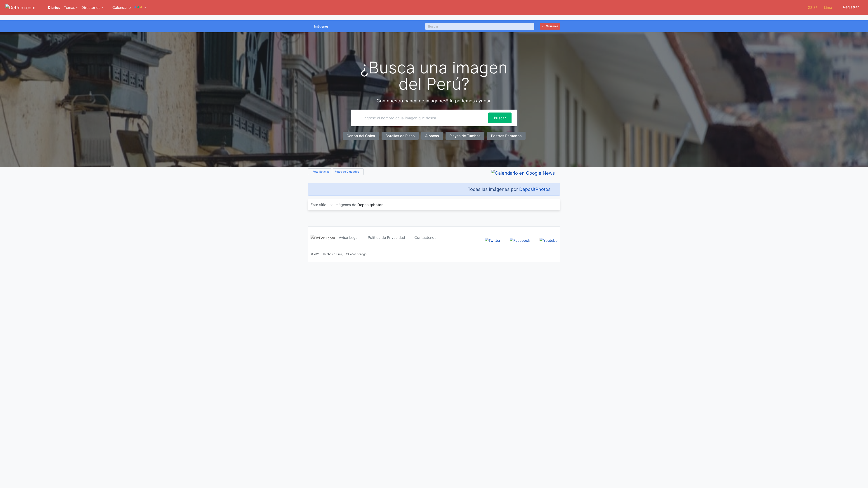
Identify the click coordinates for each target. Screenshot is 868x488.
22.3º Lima (820, 7)
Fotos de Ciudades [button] (347, 171)
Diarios (53, 7)
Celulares (551, 26)
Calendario (121, 7)
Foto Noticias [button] (320, 171)
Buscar (500, 118)
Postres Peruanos (506, 136)
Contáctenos (425, 237)
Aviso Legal (349, 237)
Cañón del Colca (361, 136)
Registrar (850, 7)
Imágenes (321, 26)
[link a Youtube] (548, 240)
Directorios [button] (90, 7)
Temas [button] (69, 7)
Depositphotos (370, 204)
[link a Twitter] (492, 240)
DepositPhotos (534, 189)
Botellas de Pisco (400, 136)
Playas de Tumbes (465, 136)
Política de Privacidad (386, 237)
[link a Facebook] (520, 240)
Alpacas (432, 136)
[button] (140, 7)
